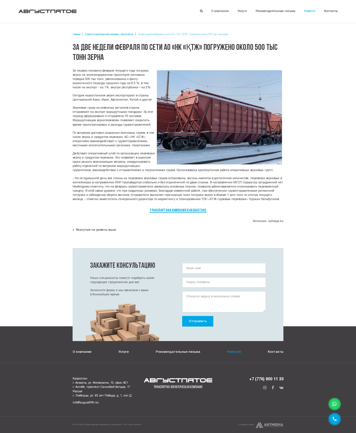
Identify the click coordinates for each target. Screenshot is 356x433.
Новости (309, 11)
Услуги (242, 11)
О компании (220, 11)
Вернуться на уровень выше (95, 229)
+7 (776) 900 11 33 (266, 379)
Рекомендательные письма (275, 11)
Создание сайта (246, 425)
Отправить (198, 321)
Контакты (331, 11)
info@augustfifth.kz (86, 402)
